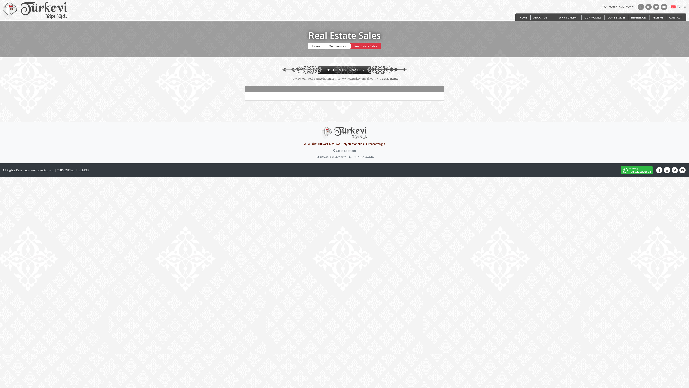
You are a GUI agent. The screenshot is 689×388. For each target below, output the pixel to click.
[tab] (344, 89)
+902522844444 (362, 157)
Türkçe (681, 7)
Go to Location (346, 151)
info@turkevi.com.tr (621, 7)
